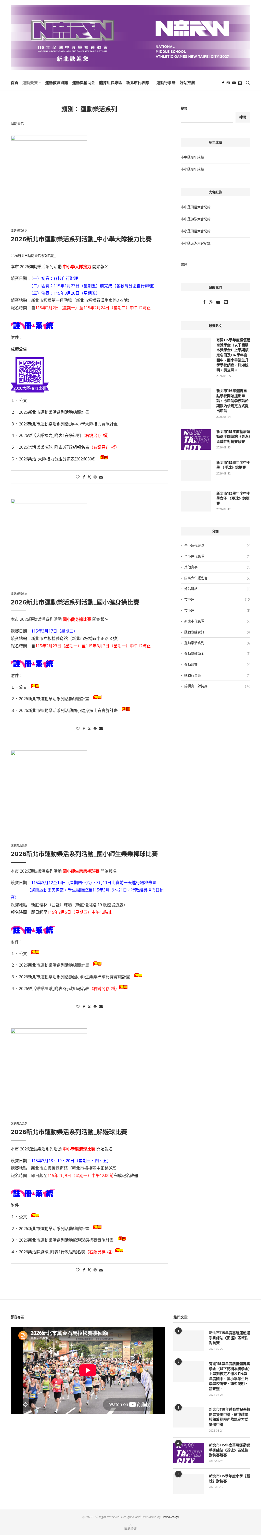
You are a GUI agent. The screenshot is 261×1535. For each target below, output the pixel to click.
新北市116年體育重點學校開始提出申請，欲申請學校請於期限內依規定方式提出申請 (232, 400)
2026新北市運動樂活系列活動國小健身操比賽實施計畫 (68, 710)
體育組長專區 (110, 82)
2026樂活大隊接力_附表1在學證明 (50, 435)
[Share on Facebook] (84, 476)
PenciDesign (170, 1517)
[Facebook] (223, 82)
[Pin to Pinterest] (95, 476)
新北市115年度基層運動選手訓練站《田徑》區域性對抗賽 (229, 1337)
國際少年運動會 (217, 578)
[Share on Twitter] (89, 476)
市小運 (217, 610)
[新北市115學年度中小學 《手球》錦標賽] (196, 470)
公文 (23, 400)
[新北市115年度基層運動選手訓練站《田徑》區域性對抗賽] (188, 1340)
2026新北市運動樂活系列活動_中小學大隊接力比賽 (81, 239)
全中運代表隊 (217, 545)
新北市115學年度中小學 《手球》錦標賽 (233, 465)
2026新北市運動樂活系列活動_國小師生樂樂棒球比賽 (84, 854)
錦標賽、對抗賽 (217, 686)
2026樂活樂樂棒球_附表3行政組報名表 (54, 447)
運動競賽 (30, 82)
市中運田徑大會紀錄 (196, 207)
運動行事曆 (166, 82)
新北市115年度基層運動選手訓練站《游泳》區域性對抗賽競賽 (233, 436)
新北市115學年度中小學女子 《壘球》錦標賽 (233, 498)
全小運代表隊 (217, 556)
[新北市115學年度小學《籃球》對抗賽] (188, 1484)
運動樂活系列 (217, 642)
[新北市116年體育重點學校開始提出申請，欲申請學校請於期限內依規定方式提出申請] (196, 398)
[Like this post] (78, 476)
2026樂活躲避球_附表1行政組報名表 (52, 1252)
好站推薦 (187, 82)
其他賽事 (217, 567)
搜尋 (184, 108)
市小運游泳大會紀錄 (196, 243)
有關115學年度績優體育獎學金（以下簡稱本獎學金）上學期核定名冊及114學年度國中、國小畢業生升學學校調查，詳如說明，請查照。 (233, 355)
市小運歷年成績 (192, 169)
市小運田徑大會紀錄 (196, 231)
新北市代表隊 (137, 82)
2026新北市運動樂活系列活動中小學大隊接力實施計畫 (68, 424)
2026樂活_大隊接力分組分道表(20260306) (57, 459)
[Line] (240, 82)
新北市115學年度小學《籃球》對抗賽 (229, 1478)
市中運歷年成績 (192, 157)
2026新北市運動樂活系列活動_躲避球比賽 (69, 1132)
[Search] (247, 82)
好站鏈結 (217, 588)
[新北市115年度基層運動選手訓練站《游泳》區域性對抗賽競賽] (196, 439)
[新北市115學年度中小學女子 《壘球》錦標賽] (196, 501)
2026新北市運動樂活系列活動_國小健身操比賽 (75, 602)
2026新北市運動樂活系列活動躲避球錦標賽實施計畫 (66, 1240)
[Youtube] (234, 82)
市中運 (217, 599)
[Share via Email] (101, 476)
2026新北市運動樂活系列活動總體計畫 (54, 412)
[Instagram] (228, 82)
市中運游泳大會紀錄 (196, 219)
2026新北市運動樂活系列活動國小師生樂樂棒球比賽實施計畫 (74, 977)
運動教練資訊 (56, 82)
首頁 (14, 82)
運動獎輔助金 (83, 82)
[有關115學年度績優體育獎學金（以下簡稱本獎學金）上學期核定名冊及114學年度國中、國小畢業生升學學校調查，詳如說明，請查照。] (196, 348)
